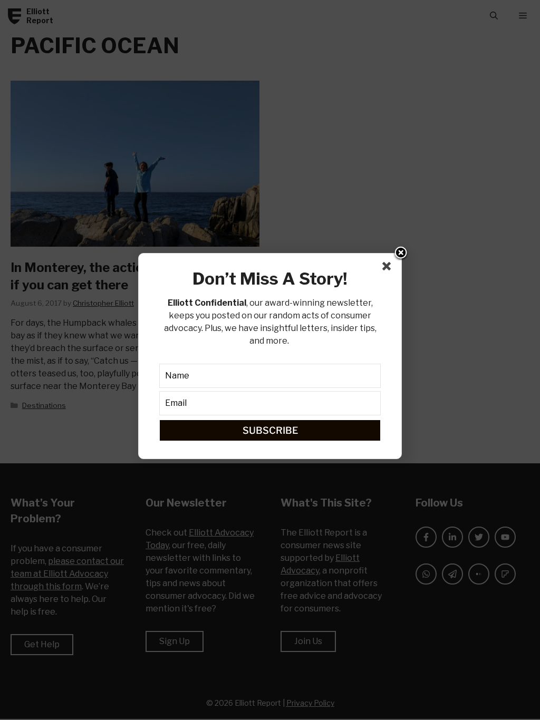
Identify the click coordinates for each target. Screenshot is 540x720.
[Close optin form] (388, 268)
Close (401, 253)
